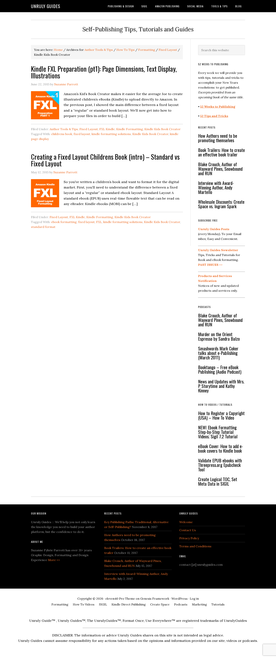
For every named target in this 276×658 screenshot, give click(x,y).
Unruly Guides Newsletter (218, 250)
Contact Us (187, 530)
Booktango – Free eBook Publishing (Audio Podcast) (219, 369)
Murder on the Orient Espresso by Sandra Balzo (219, 336)
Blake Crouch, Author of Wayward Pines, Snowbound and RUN (220, 169)
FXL (99, 222)
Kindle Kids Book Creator (162, 129)
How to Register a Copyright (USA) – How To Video (221, 415)
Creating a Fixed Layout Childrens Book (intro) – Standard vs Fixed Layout (105, 160)
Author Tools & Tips (64, 129)
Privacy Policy (189, 538)
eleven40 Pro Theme (120, 598)
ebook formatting (64, 222)
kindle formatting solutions (111, 134)
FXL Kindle (107, 129)
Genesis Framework (154, 598)
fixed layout (82, 134)
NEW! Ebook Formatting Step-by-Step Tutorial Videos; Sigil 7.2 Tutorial (218, 432)
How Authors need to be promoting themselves (217, 137)
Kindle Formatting (129, 129)
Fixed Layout (88, 129)
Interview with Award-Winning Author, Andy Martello (216, 187)
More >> (54, 560)
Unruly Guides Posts (213, 229)
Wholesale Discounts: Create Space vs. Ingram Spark (221, 204)
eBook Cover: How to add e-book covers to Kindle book (220, 448)
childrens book (61, 134)
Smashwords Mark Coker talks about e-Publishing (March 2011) (218, 353)
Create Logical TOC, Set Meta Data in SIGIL (217, 481)
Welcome (186, 522)
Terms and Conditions (195, 546)
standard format (43, 227)
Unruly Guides (45, 6)
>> (210, 265)
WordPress (179, 598)
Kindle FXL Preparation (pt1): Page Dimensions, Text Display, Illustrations (104, 72)
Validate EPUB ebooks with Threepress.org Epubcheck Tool (220, 465)
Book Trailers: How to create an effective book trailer (221, 152)
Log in (194, 598)
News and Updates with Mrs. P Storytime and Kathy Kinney (221, 386)
